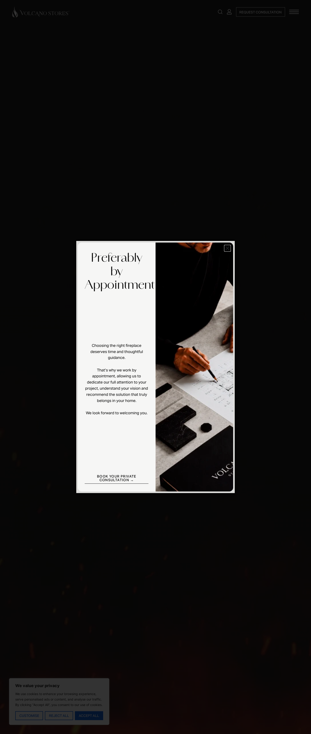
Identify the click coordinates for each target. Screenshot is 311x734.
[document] (155, 367)
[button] (227, 248)
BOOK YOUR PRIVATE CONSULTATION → (116, 478)
